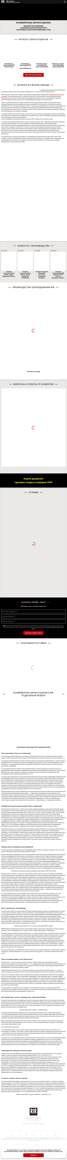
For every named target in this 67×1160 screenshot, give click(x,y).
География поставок (45, 1131)
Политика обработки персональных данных (34, 1123)
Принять (33, 1155)
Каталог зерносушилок (21, 1131)
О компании (33, 1131)
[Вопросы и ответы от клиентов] (33, 427)
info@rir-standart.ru (33, 1147)
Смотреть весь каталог (33, 75)
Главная (10, 1131)
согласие (36, 1150)
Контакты (56, 1131)
